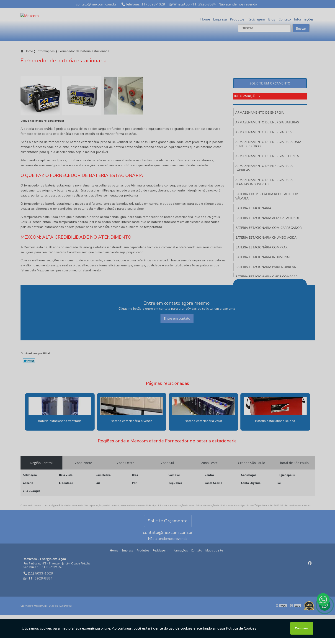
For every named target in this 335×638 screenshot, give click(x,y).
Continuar (302, 628)
